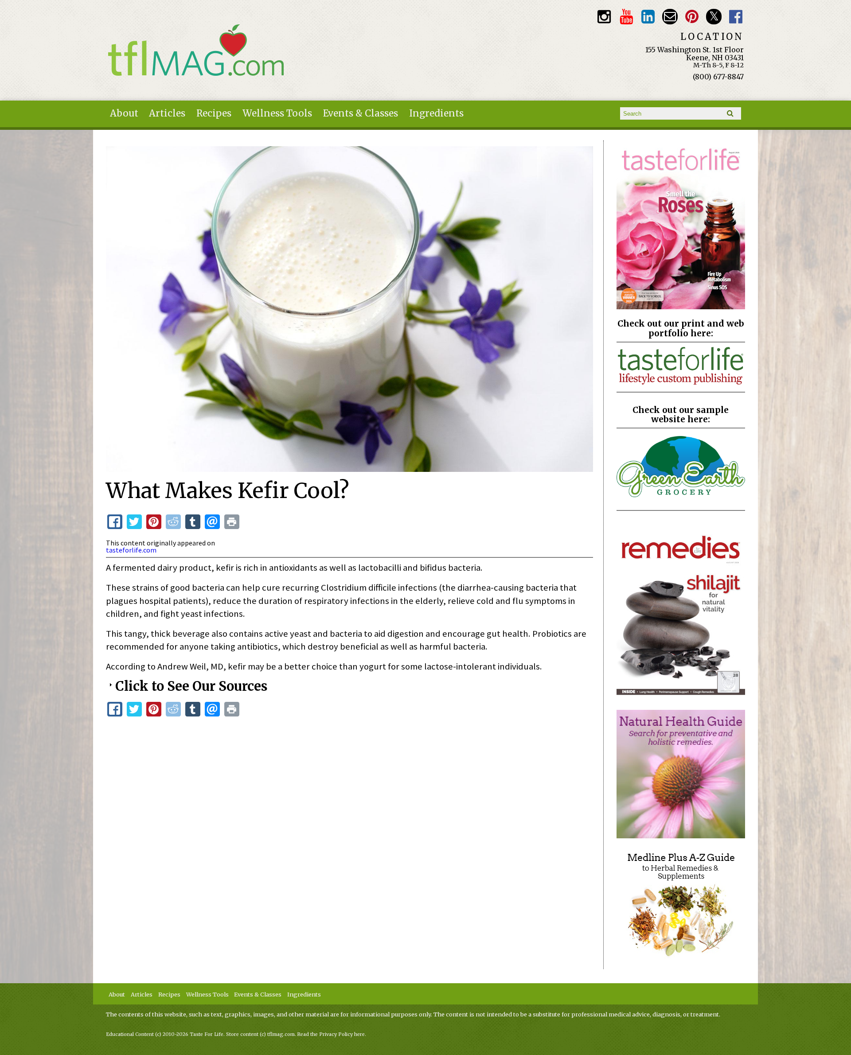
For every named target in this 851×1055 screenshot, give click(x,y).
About (124, 113)
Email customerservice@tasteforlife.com (670, 16)
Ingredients (436, 113)
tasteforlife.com (131, 549)
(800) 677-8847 (718, 76)
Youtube (626, 16)
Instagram (604, 16)
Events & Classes (360, 113)
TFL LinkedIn (648, 16)
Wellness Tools (277, 113)
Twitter (714, 16)
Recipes (213, 113)
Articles (167, 113)
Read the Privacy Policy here (331, 1034)
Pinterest (692, 16)
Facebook (736, 16)
